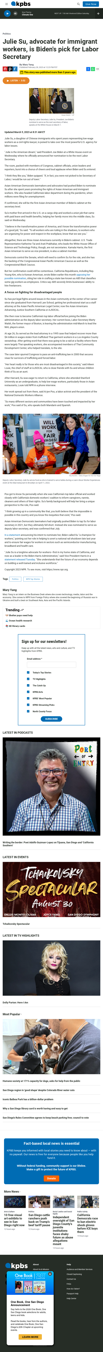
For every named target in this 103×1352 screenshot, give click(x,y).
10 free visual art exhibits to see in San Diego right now (14, 1220)
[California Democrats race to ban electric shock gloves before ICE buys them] (88, 1202)
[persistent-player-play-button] (7, 13)
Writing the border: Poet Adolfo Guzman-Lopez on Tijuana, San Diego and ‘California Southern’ (48, 844)
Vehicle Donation (40, 1345)
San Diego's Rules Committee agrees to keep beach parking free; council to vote (46, 1117)
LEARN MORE (30, 1337)
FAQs (69, 1284)
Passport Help (72, 1294)
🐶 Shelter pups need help (19, 615)
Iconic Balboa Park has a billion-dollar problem (28, 1099)
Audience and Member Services (79, 1269)
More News (11, 1191)
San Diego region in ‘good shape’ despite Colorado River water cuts (39, 1090)
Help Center (71, 1298)
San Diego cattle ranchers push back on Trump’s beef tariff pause (39, 1220)
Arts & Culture (9, 1212)
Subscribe (51, 718)
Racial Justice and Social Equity (62, 1213)
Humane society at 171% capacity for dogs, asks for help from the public (41, 1081)
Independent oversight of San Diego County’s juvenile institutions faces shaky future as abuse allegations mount (63, 1231)
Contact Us (71, 1279)
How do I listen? (73, 1289)
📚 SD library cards (15, 626)
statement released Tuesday (20, 559)
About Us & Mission (41, 1269)
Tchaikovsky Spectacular (16, 923)
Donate (51, 1178)
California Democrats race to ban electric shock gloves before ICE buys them (87, 1223)
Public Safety (82, 1212)
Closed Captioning (74, 1274)
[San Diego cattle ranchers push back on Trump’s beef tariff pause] (39, 1202)
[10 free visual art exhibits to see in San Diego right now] (15, 1202)
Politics (7, 33)
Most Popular (11, 1014)
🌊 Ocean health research (18, 620)
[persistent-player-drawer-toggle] (99, 13)
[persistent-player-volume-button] (15, 14)
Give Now (90, 4)
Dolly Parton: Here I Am (15, 1002)
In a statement (12, 535)
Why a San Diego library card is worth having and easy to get (35, 1108)
